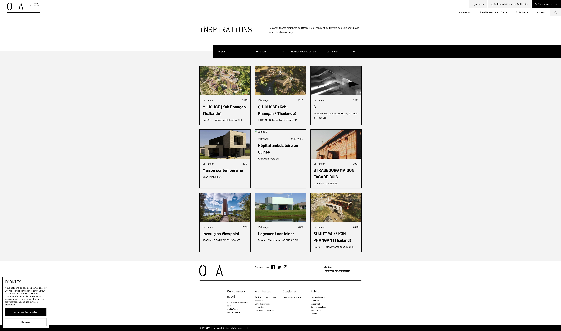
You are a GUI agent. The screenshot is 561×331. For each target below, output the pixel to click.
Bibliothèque (522, 12)
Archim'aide (232, 309)
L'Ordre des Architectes (237, 302)
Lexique (313, 313)
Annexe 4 (479, 4)
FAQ (229, 305)
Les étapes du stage (292, 297)
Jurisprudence (233, 312)
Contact (541, 12)
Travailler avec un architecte (493, 12)
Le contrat (315, 304)
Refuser (25, 322)
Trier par (220, 51)
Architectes (465, 12)
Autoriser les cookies (25, 312)
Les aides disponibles (264, 310)
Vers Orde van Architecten (337, 270)
